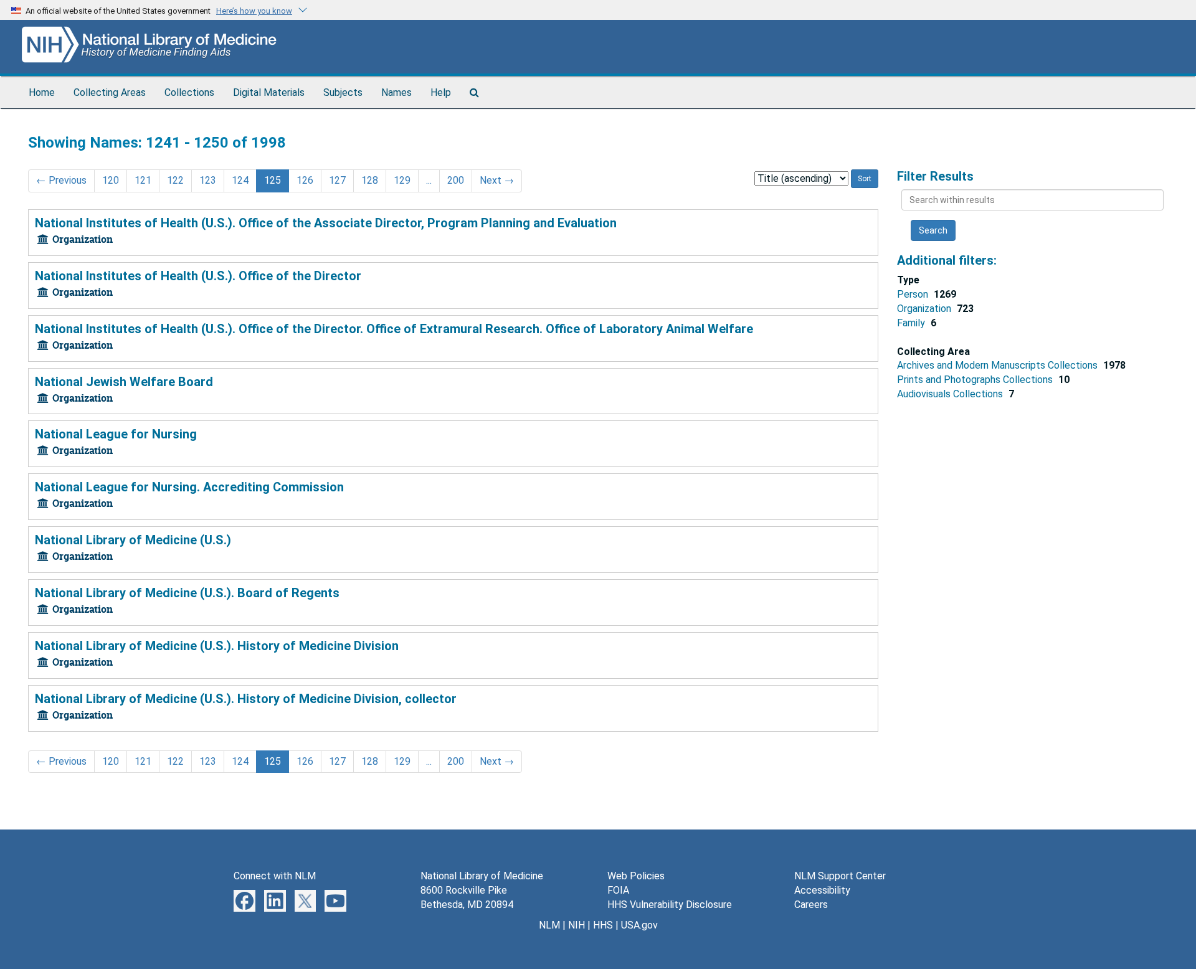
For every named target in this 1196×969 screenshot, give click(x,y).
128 (369, 180)
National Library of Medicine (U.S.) (133, 539)
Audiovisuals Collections (951, 394)
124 (240, 180)
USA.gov (639, 925)
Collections (189, 92)
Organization (925, 308)
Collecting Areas (110, 92)
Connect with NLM (275, 876)
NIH (576, 925)
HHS (603, 925)
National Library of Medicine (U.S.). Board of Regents (187, 592)
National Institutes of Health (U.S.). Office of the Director (198, 275)
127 (337, 180)
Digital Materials (269, 92)
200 (455, 180)
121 (143, 180)
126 (305, 180)
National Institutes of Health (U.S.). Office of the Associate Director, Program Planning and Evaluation (326, 222)
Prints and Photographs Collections (976, 379)
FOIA (618, 890)
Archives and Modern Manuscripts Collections (998, 365)
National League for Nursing (116, 434)
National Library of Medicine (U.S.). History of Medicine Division (217, 645)
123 (207, 180)
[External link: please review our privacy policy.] (244, 900)
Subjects (343, 92)
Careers (811, 904)
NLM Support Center (840, 876)
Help (440, 92)
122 (175, 180)
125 (272, 180)
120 (110, 180)
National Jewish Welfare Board (124, 381)
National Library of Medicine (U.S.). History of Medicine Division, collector (246, 698)
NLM (549, 925)
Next (497, 180)
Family (912, 323)
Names (396, 92)
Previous (61, 180)
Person (914, 294)
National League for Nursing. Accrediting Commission (189, 487)
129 (402, 180)
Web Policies (636, 876)
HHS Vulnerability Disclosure (669, 904)
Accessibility (822, 890)
